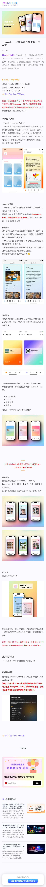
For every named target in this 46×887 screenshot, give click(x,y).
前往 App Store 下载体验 (14, 94)
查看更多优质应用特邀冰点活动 (23, 881)
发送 (37, 783)
